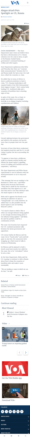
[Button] (26, 23)
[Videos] (11, 436)
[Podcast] (21, 411)
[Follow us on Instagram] (14, 411)
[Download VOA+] (15, 390)
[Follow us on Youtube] (10, 411)
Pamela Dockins (7, 17)
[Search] (25, 436)
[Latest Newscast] (4, 436)
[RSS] (18, 411)
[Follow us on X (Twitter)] (6, 411)
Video (4, 324)
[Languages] (18, 436)
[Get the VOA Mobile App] (15, 368)
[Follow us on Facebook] (2, 411)
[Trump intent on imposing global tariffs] (15, 334)
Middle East (5, 7)
